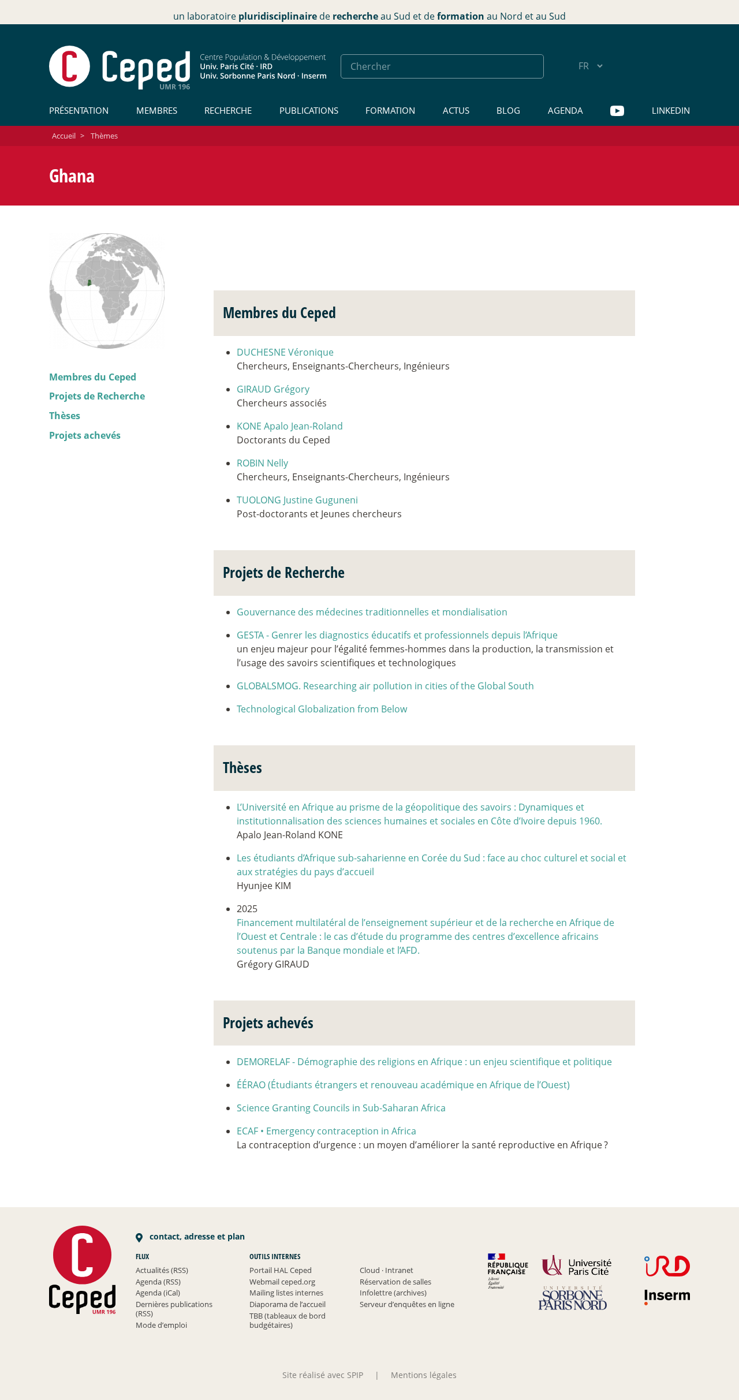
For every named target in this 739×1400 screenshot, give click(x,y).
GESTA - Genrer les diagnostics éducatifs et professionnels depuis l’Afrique (397, 635)
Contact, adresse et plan (196, 1236)
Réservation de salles (395, 1281)
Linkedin (671, 110)
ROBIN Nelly (262, 463)
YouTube (617, 111)
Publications (308, 110)
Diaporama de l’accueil (287, 1304)
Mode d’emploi (161, 1325)
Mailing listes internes (286, 1292)
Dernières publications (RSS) (174, 1309)
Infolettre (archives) (393, 1292)
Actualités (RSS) (162, 1270)
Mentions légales (424, 1374)
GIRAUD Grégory (273, 389)
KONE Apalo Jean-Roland (290, 426)
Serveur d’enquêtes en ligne (407, 1304)
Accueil (64, 135)
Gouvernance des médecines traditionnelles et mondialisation (372, 612)
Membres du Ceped (92, 377)
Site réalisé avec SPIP (322, 1374)
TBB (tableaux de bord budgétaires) (287, 1320)
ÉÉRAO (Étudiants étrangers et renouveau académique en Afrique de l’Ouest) (403, 1084)
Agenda (565, 110)
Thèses (64, 415)
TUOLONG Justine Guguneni (297, 500)
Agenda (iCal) (158, 1292)
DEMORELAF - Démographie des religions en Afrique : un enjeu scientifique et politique (424, 1061)
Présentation (79, 110)
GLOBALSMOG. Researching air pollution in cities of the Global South (385, 686)
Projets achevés (85, 435)
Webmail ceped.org (282, 1281)
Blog (508, 110)
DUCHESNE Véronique (285, 352)
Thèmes (104, 135)
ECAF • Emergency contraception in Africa (326, 1131)
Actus (456, 110)
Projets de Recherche (97, 396)
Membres (156, 110)
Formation (390, 110)
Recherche (228, 110)
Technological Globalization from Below (322, 709)
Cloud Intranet (386, 1270)
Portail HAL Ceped (280, 1270)
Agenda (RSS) (158, 1281)
